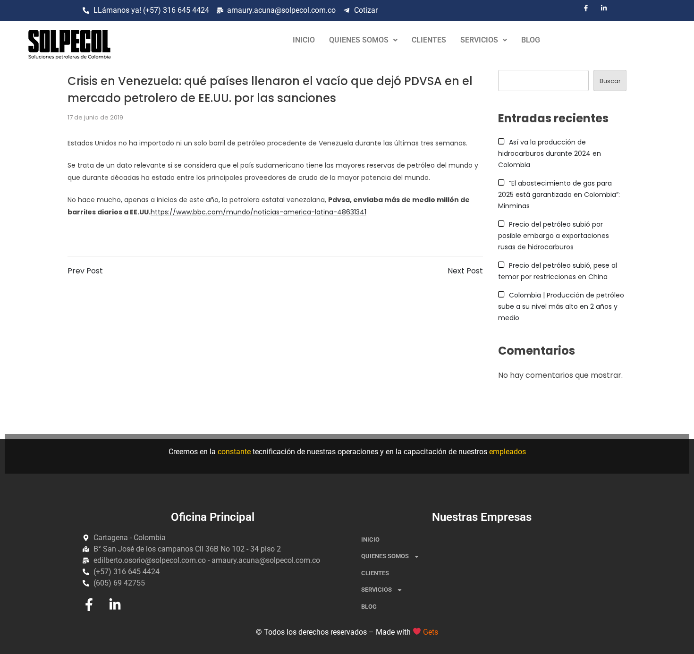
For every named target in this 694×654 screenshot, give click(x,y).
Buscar (610, 81)
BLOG (530, 39)
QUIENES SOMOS (359, 39)
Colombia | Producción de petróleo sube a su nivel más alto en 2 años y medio (561, 306)
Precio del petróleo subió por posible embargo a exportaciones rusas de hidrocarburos (553, 236)
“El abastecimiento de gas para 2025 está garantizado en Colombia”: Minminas (559, 194)
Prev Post (85, 270)
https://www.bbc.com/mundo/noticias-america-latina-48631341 (258, 212)
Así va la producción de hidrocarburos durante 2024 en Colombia (549, 153)
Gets (430, 632)
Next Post (465, 270)
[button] (363, 40)
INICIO (304, 39)
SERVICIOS (479, 39)
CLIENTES (429, 39)
